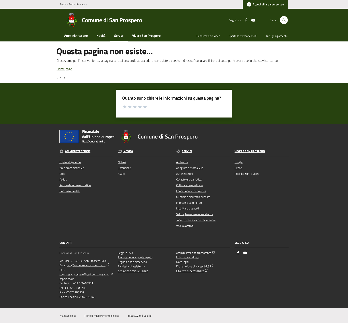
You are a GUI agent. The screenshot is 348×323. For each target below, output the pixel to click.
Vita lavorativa (185, 226)
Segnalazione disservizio (132, 262)
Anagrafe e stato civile (189, 168)
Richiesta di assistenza (131, 266)
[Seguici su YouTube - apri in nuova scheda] (251, 20)
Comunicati (124, 168)
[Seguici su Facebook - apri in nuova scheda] (244, 20)
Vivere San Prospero (250, 151)
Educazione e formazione (191, 191)
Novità (128, 151)
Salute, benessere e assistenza (194, 214)
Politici (63, 179)
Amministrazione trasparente (193, 253)
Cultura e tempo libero (189, 185)
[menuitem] (76, 35)
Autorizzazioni (184, 173)
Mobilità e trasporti (187, 208)
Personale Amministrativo (75, 185)
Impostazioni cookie (139, 315)
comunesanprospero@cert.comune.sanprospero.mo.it (84, 276)
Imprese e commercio (189, 202)
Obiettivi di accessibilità (190, 271)
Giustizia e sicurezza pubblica (193, 197)
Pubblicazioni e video (247, 173)
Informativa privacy (187, 257)
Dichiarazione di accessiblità (192, 266)
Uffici (62, 173)
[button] (283, 20)
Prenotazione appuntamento (135, 257)
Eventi (238, 168)
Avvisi (121, 173)
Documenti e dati (69, 191)
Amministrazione (77, 151)
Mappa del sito (68, 316)
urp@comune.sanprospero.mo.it (86, 265)
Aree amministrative (71, 168)
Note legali (182, 262)
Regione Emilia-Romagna (73, 4)
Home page (64, 68)
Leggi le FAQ (125, 253)
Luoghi (239, 162)
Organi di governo (70, 162)
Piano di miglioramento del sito (101, 316)
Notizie (122, 162)
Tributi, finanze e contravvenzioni (196, 220)
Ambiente (182, 162)
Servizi (187, 151)
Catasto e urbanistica (189, 179)
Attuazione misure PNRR (133, 271)
